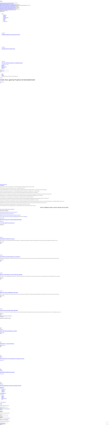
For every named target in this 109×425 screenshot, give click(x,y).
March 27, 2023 (2, 295)
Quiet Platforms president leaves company (7, 238)
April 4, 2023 (2, 373)
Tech (4, 20)
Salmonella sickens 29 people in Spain (5, 3)
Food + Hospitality (5, 17)
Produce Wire (4, 393)
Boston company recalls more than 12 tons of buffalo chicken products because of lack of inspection (13, 5)
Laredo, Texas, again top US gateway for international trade (11, 216)
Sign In (1, 424)
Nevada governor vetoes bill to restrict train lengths (9, 310)
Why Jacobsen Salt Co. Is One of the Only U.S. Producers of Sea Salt (12, 358)
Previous (3, 64)
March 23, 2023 (2, 332)
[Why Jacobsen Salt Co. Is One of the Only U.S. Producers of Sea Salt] (54, 351)
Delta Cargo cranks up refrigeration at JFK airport (9, 292)
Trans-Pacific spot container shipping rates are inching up (10, 256)
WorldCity (45, 189)
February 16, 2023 (2, 345)
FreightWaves (25, 216)
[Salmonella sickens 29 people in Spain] (55, 41)
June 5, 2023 (1, 259)
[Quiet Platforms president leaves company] (54, 231)
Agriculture (4, 15)
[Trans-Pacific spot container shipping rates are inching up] (54, 249)
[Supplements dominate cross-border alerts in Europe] (55, 27)
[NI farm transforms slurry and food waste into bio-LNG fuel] (54, 378)
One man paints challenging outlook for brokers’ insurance (8, 6)
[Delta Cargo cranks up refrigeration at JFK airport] (54, 285)
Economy (4, 16)
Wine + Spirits (5, 21)
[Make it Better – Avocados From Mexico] (54, 338)
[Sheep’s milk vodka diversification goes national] (54, 323)
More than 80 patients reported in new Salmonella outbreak (8, 4)
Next (4, 64)
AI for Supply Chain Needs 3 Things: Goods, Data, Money (8, 7)
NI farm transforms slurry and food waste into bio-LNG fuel (10, 385)
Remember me (3, 408)
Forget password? (7, 408)
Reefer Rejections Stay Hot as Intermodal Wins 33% (7, 8)
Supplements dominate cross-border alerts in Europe (11, 34)
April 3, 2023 (2, 387)
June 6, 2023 (1, 277)
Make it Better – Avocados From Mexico (7, 343)
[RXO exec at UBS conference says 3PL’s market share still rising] (54, 267)
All (3, 14)
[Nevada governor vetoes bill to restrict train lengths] (54, 303)
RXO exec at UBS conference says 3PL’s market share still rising (11, 274)
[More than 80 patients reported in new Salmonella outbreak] (55, 55)
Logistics (4, 18)
